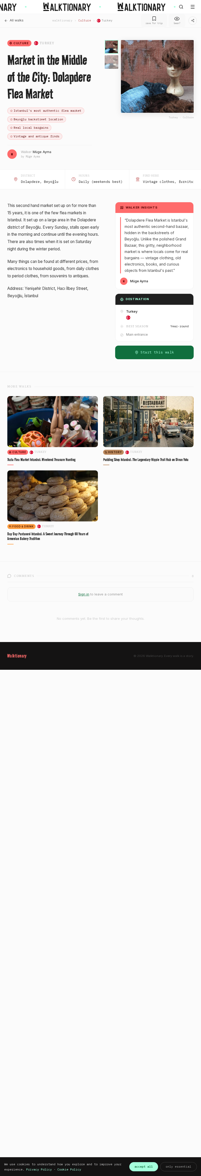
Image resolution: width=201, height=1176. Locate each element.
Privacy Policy (39, 1169)
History (115, 452)
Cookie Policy (69, 1169)
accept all (144, 1166)
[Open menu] (192, 7)
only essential (178, 1166)
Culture (84, 20)
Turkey (107, 20)
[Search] (181, 7)
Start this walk (157, 352)
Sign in (83, 594)
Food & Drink (23, 526)
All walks (17, 20)
